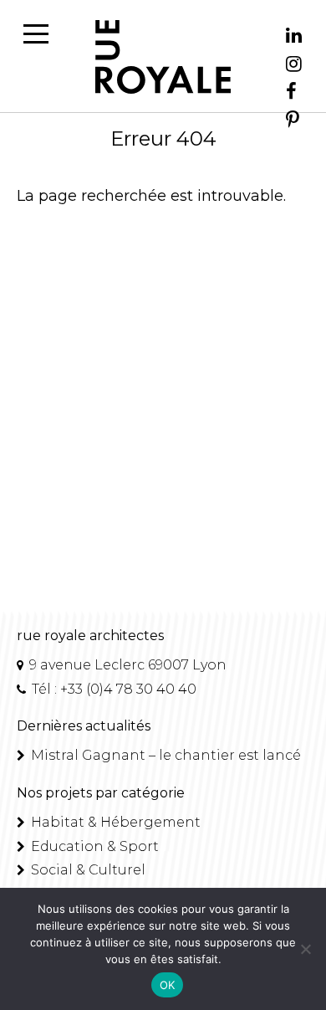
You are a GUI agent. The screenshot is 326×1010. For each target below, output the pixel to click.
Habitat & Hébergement (114, 822)
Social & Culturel (86, 870)
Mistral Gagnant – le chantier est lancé (164, 755)
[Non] (305, 949)
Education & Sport (93, 846)
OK (168, 985)
